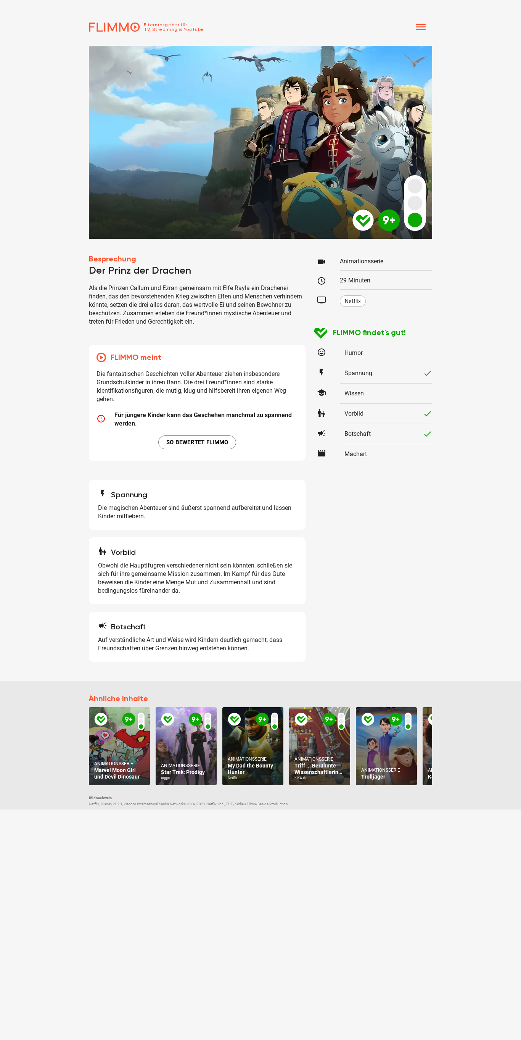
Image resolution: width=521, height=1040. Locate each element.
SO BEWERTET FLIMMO (197, 442)
